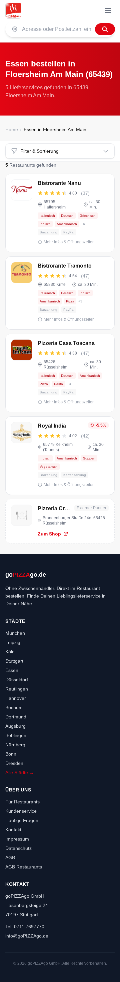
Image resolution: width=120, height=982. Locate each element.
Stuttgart (14, 661)
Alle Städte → (19, 772)
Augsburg (15, 726)
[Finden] (105, 29)
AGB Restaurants (23, 866)
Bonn (10, 754)
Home (11, 129)
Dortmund (15, 716)
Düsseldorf (16, 679)
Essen (11, 670)
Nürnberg (15, 744)
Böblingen (15, 735)
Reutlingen (16, 689)
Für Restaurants (22, 801)
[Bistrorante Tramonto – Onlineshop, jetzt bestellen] (60, 293)
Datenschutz (18, 848)
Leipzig (12, 642)
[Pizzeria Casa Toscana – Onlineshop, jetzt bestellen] (60, 373)
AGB (10, 857)
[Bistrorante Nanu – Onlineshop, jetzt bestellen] (60, 213)
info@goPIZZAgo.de (26, 936)
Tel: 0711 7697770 (24, 926)
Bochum (14, 707)
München (15, 633)
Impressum (17, 839)
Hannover (15, 698)
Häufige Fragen (21, 820)
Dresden (14, 763)
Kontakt (13, 829)
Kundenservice (21, 811)
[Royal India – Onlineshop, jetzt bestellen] (60, 456)
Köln (10, 651)
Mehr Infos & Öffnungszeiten (69, 242)
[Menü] (108, 10)
